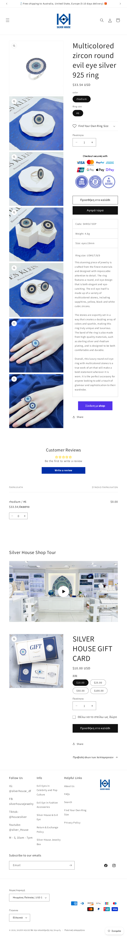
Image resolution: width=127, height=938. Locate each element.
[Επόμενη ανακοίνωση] (120, 3)
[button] (8, 20)
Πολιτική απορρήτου (74, 930)
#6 (77, 113)
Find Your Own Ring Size (75, 812)
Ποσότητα (78, 135)
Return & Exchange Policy (47, 829)
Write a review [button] (63, 470)
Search (68, 802)
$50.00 (80, 690)
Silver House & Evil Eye (47, 817)
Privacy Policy (72, 822)
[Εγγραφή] (70, 865)
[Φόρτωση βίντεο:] (63, 591)
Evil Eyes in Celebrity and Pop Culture (47, 790)
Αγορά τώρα (95, 210)
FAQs (67, 794)
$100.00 (99, 690)
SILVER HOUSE (23, 930)
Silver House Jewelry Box (49, 842)
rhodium (81, 99)
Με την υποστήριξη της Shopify (46, 930)
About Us (69, 786)
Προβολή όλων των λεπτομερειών (93, 757)
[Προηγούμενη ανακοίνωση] (6, 3)
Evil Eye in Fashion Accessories (47, 805)
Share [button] (80, 416)
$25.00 (98, 682)
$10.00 (80, 682)
